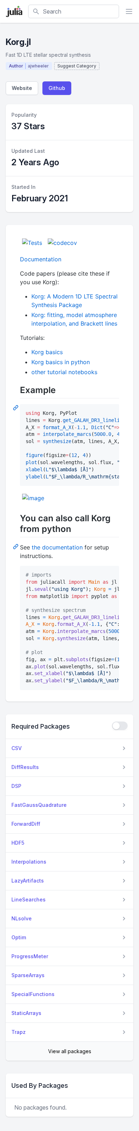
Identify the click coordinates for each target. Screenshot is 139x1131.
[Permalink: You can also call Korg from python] (16, 546)
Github (56, 88)
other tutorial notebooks (64, 372)
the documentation (57, 547)
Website (22, 88)
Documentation (40, 259)
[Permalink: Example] (16, 407)
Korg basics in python (60, 362)
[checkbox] (120, 726)
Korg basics (47, 352)
